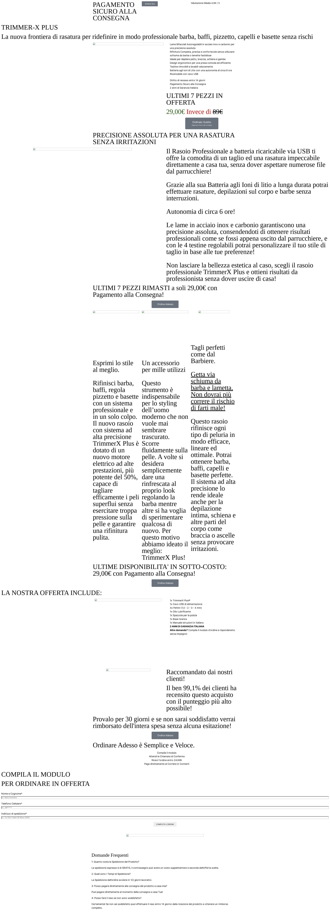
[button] (165, 862)
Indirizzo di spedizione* (14, 813)
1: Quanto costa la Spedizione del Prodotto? (115, 861)
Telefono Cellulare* (11, 803)
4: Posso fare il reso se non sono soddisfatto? (116, 898)
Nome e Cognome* (11, 793)
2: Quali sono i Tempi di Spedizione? (111, 874)
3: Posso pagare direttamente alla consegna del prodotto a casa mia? (129, 886)
